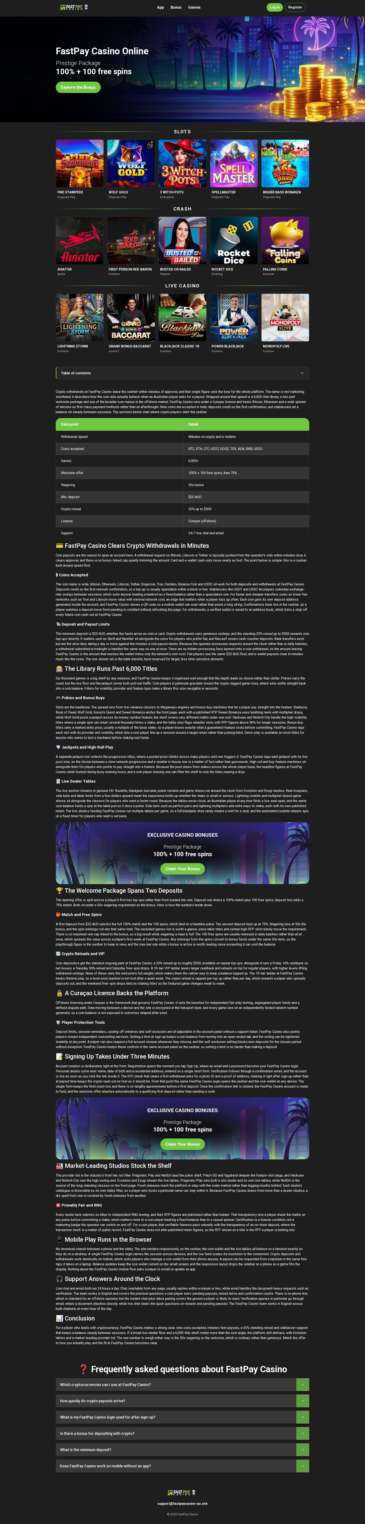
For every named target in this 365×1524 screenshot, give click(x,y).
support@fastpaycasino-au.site (182, 1504)
